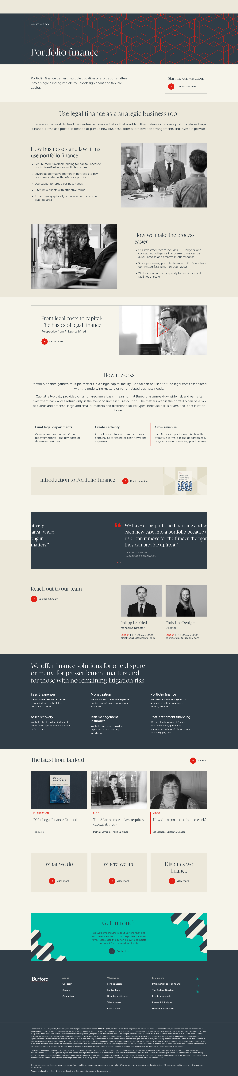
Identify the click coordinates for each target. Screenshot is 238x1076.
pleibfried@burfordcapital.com (138, 637)
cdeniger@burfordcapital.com (182, 637)
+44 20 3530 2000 (142, 634)
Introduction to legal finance (167, 984)
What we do (40, 24)
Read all (202, 760)
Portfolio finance (163, 694)
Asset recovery (42, 717)
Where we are (114, 1002)
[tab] (117, 563)
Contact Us (123, 951)
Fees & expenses (43, 694)
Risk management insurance (104, 719)
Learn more (56, 341)
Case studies (113, 1008)
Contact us (68, 996)
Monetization (101, 694)
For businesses (114, 984)
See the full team (48, 598)
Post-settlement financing (170, 717)
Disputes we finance (117, 996)
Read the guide (139, 481)
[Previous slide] (34, 541)
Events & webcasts (161, 996)
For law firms (113, 990)
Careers (66, 990)
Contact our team (186, 86)
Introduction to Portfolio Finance (77, 480)
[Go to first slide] (204, 541)
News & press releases (163, 1008)
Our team (67, 984)
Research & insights (162, 1002)
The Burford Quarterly (163, 990)
